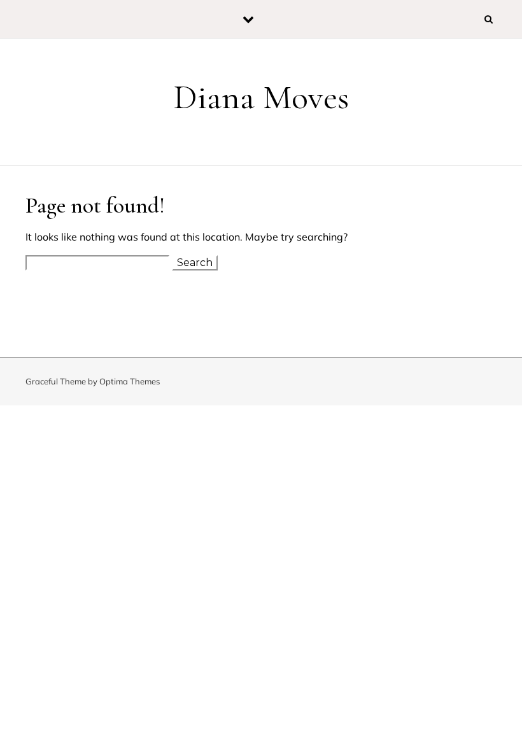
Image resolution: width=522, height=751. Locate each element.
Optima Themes (129, 381)
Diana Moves (261, 97)
